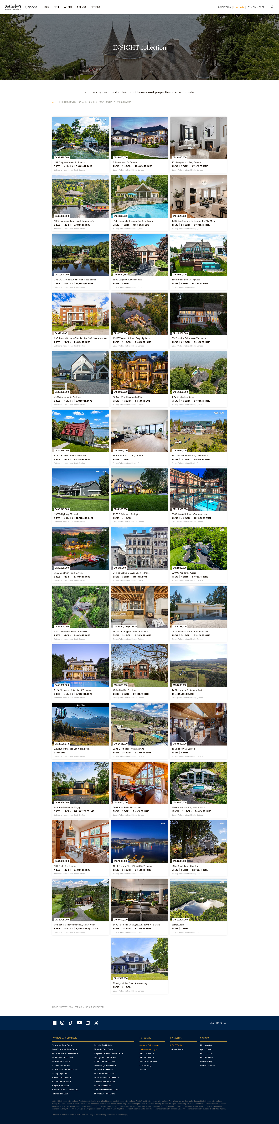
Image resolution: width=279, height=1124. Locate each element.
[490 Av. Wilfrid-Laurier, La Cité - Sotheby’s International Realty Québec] (139, 379)
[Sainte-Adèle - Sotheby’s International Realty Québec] (198, 907)
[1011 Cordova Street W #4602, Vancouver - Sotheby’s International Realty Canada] (139, 848)
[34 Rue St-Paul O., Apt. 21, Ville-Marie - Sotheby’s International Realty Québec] (139, 555)
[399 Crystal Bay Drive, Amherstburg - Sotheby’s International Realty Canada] (139, 966)
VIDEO (98, 119)
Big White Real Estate (61, 1081)
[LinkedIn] (88, 1022)
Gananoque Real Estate (104, 1061)
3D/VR (104, 119)
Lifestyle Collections (71, 1007)
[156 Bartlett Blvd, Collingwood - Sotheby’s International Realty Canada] (198, 262)
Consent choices (207, 1065)
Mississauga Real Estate (105, 1065)
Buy (46, 7)
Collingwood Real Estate (105, 1057)
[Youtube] (79, 1022)
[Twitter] (96, 1022)
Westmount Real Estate (104, 1073)
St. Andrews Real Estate (104, 1093)
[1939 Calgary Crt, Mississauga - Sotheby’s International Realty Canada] (139, 262)
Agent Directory (206, 1049)
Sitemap (143, 1069)
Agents (81, 7)
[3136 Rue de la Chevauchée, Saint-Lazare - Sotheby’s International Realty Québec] (139, 203)
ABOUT (68, 7)
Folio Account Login (148, 1049)
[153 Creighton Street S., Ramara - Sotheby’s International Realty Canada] (80, 145)
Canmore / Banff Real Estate (65, 1089)
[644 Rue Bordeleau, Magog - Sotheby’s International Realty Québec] (80, 790)
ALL (54, 102)
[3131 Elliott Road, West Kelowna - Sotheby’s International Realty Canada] (139, 731)
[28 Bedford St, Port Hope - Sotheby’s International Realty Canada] (139, 672)
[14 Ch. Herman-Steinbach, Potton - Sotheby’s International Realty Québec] (198, 672)
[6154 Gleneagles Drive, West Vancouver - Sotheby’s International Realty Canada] (80, 672)
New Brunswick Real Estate (106, 1089)
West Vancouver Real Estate (64, 1049)
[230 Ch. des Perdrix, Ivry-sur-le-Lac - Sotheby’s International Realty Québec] (198, 790)
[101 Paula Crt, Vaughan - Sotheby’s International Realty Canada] (80, 848)
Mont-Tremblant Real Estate (106, 1077)
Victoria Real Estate (61, 1065)
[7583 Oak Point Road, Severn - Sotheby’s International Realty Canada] (80, 555)
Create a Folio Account (150, 1045)
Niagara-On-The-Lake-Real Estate (108, 1053)
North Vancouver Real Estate (65, 1053)
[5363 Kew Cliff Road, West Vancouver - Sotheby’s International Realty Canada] (198, 496)
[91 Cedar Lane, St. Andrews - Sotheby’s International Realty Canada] (80, 379)
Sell (56, 7)
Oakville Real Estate (103, 1045)
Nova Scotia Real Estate (104, 1081)
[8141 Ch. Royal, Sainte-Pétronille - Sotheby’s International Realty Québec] (80, 438)
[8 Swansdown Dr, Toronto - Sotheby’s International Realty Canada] (139, 145)
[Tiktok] (71, 1022)
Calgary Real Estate (60, 1085)
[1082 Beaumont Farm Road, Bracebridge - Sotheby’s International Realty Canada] (80, 203)
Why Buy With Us (147, 1053)
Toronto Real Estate (61, 1093)
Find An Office (206, 1045)
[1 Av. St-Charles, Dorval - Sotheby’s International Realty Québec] (198, 379)
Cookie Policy (206, 1061)
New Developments (148, 1061)
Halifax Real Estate (102, 1085)
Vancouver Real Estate (62, 1045)
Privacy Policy (206, 1053)
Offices (95, 7)
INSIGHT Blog (224, 7)
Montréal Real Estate (103, 1069)
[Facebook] (54, 1022)
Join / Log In (238, 7)
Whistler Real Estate (61, 1061)
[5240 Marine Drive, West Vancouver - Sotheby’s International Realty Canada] (198, 321)
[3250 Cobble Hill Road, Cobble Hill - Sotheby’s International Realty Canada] (80, 614)
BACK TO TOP (217, 1022)
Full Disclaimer (206, 1057)
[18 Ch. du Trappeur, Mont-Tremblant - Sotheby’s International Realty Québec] (139, 614)
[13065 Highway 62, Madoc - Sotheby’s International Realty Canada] (80, 496)
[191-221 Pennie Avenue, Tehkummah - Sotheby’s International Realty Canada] (198, 438)
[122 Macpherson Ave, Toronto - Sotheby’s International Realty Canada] (198, 145)
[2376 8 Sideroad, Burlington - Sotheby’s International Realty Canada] (139, 496)
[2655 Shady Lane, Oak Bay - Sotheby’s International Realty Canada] (198, 848)
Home (55, 1007)
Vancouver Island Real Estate (65, 1069)
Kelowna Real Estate (61, 1077)
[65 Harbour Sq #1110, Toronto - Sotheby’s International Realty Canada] (139, 438)
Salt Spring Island (59, 1073)
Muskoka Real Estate (103, 1049)
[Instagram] (62, 1022)
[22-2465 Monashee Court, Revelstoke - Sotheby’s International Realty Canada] (80, 731)
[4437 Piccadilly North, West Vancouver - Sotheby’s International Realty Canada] (198, 614)
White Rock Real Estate (62, 1057)
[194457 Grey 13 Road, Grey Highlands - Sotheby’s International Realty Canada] (139, 321)
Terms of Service (117, 1114)
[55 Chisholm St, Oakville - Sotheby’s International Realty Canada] (198, 731)
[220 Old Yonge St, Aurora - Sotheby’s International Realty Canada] (198, 555)
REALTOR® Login (177, 1045)
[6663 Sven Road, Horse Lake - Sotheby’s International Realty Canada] (139, 790)
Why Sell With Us (147, 1057)
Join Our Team (176, 1049)
